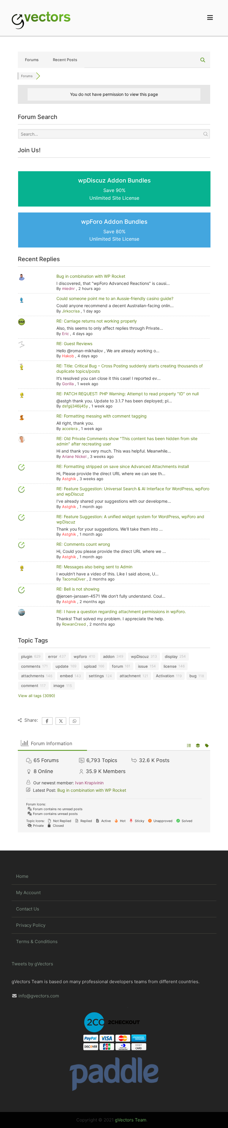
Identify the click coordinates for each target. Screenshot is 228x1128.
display (171, 656)
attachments (32, 675)
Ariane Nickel (74, 456)
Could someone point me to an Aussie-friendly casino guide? (114, 298)
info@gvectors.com (38, 996)
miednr (68, 288)
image (58, 685)
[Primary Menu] (210, 18)
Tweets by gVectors (32, 964)
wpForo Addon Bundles (114, 230)
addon (109, 656)
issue (143, 666)
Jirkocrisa (71, 311)
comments (30, 666)
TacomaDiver (74, 579)
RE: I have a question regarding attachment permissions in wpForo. (121, 611)
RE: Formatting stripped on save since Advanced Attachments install (122, 466)
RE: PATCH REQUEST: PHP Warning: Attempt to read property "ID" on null (127, 393)
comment (29, 685)
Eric (65, 333)
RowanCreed (74, 624)
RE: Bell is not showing (77, 588)
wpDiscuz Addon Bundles (114, 189)
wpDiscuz (140, 656)
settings (96, 675)
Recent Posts (65, 59)
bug (193, 675)
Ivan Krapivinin (89, 782)
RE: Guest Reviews (74, 343)
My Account (28, 892)
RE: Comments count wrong (83, 544)
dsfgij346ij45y (75, 406)
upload (90, 666)
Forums (32, 59)
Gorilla (68, 383)
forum (117, 666)
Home (22, 876)
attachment (130, 675)
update (62, 666)
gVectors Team (130, 1120)
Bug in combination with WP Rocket (90, 276)
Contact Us (27, 909)
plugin (26, 656)
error (52, 656)
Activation (165, 675)
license (170, 666)
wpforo (80, 656)
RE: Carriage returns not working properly (96, 320)
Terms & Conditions (37, 941)
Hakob (68, 355)
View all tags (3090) (36, 695)
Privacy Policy (30, 925)
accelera (69, 428)
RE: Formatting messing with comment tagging (101, 415)
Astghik (69, 478)
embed (66, 675)
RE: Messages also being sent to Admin (94, 566)
